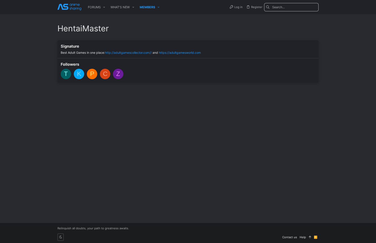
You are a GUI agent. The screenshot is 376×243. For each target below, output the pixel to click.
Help (303, 237)
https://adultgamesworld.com (180, 52)
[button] (104, 7)
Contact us (289, 237)
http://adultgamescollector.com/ (128, 52)
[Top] (310, 237)
